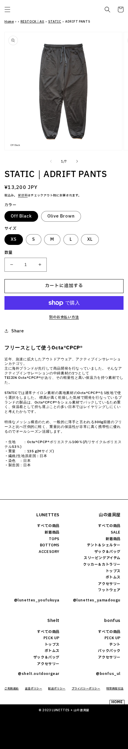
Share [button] (17, 331)
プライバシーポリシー (86, 689)
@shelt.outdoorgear (39, 673)
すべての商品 (48, 525)
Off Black (21, 216)
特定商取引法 (115, 689)
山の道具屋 (110, 515)
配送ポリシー (56, 689)
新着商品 (52, 532)
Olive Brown (61, 216)
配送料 (23, 195)
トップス (113, 571)
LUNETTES (48, 515)
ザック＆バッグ (107, 551)
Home (9, 21)
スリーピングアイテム (102, 558)
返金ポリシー (33, 689)
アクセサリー (109, 584)
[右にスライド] (77, 161)
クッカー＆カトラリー (102, 564)
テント (115, 644)
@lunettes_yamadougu (97, 600)
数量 (8, 253)
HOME (117, 702)
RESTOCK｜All (32, 21)
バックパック (109, 650)
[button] (7, 9)
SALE (116, 532)
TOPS (54, 539)
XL (90, 239)
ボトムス (113, 577)
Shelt (53, 620)
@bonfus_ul (108, 673)
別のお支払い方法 (64, 317)
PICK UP (51, 638)
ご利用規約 (11, 689)
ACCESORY (49, 551)
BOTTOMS (50, 545)
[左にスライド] (50, 161)
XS (14, 239)
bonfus (112, 620)
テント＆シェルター (104, 545)
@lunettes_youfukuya (37, 600)
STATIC (54, 21)
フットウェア (109, 590)
